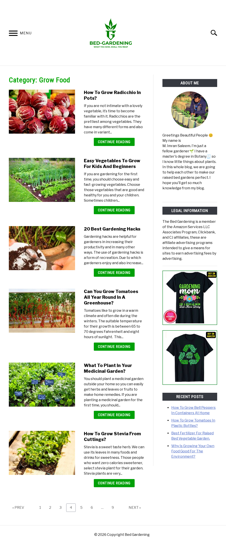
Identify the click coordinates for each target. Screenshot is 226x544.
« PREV (18, 507)
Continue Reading (114, 142)
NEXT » (135, 507)
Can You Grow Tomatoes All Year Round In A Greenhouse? (111, 297)
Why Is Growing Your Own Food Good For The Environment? (192, 451)
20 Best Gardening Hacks (112, 229)
